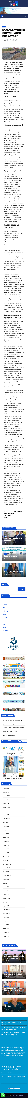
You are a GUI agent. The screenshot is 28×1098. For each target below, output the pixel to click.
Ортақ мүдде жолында (9, 724)
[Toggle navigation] (14, 16)
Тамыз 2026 (6, 788)
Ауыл (4, 601)
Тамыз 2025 (6, 833)
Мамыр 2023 (6, 936)
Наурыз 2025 (6, 852)
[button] (25, 16)
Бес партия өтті (10, 556)
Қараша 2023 (6, 913)
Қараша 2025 (6, 822)
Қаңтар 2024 (6, 905)
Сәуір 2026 (6, 803)
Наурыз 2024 (6, 898)
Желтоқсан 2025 (7, 818)
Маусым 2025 (6, 841)
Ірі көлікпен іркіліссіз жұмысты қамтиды (13, 727)
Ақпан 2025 (6, 856)
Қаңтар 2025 (6, 860)
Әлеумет (5, 604)
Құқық (4, 614)
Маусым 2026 (6, 796)
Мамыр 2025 (6, 845)
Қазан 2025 (6, 826)
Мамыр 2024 (6, 890)
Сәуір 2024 (6, 894)
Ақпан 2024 (6, 902)
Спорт (4, 624)
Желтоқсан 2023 (7, 909)
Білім (4, 607)
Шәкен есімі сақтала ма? (9, 735)
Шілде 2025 (6, 837)
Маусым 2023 (6, 932)
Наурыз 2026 (6, 807)
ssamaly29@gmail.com (18, 1076)
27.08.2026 (7, 960)
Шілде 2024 (6, 883)
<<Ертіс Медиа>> (6, 1066)
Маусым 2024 (6, 887)
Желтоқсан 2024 (7, 864)
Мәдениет (5, 617)
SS (22, 1095)
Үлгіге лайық (18, 511)
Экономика (5, 630)
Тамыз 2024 (6, 879)
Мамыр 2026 (6, 799)
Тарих (4, 627)
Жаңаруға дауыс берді (13, 572)
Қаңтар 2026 (6, 814)
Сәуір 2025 (6, 849)
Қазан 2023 (6, 917)
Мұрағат (22, 741)
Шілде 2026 (6, 792)
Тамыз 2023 (6, 924)
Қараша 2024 (6, 868)
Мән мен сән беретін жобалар (13, 539)
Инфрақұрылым (7, 611)
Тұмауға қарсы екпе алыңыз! (10, 731)
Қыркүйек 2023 (7, 921)
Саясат (3, 26)
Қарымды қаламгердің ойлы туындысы (13, 720)
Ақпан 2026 (6, 811)
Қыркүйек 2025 (7, 830)
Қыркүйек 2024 (7, 875)
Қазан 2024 (6, 871)
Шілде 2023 (6, 928)
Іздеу (4, 584)
